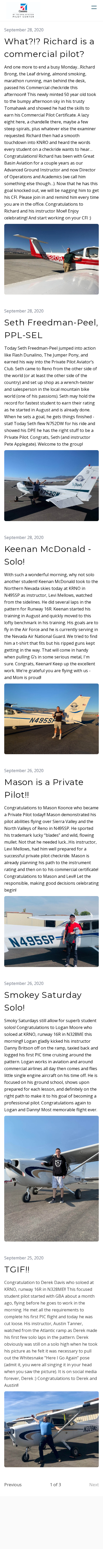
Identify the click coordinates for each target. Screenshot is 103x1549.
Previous (13, 1485)
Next (94, 1485)
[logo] (23, 10)
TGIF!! (17, 1269)
